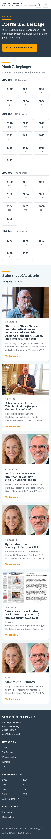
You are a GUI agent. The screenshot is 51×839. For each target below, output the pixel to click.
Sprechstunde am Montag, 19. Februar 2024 (21, 545)
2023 (4, 784)
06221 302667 (9, 730)
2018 (25, 794)
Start (4, 747)
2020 (25, 789)
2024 (25, 780)
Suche (5, 766)
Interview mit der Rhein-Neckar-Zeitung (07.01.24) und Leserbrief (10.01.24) (22, 614)
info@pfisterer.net (11, 734)
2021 (4, 789)
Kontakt (6, 762)
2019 (4, 794)
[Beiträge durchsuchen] (39, 5)
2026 (4, 780)
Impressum (7, 812)
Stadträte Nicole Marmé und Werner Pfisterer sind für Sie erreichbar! (20, 476)
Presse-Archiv (9, 757)
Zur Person (7, 752)
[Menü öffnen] (46, 5)
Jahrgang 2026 (10, 281)
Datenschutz (8, 817)
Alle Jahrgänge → (10, 799)
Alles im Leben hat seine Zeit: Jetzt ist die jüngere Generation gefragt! (21, 406)
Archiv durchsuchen (21, 47)
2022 (25, 784)
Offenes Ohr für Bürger (20, 682)
